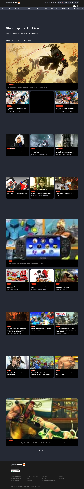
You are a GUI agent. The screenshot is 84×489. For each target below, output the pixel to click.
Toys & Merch (43, 6)
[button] (76, 2)
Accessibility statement (16, 478)
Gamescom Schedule (6, 8)
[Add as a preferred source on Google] (15, 470)
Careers (28, 478)
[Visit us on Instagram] (53, 2)
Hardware (29, 6)
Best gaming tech (71, 8)
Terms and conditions (16, 476)
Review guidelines (15, 480)
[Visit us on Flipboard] (47, 2)
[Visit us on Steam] (55, 2)
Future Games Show (16, 8)
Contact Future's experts (32, 476)
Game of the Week (45, 8)
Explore (66, 6)
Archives (44, 451)
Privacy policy (45, 476)
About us (44, 478)
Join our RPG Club (62, 8)
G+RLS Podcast (54, 8)
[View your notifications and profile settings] (72, 2)
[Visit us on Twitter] (45, 2)
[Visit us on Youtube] (49, 2)
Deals (36, 6)
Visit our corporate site (54, 466)
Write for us (29, 480)
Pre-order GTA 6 (36, 8)
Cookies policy (60, 476)
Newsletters (59, 6)
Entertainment (20, 6)
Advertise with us (61, 478)
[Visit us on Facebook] (51, 2)
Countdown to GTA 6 (26, 8)
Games (12, 6)
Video (51, 6)
